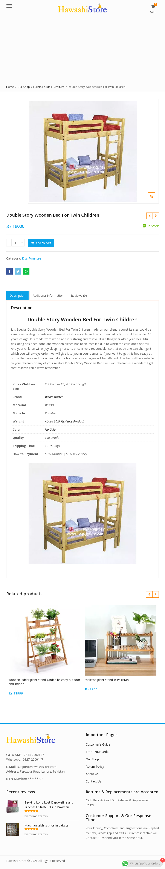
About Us (92, 774)
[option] (93, 151)
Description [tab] (17, 295)
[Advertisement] (82, 50)
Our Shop (92, 759)
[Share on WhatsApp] (26, 271)
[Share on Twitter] (18, 271)
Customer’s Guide (98, 744)
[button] (155, 200)
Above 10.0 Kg (54, 421)
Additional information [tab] (48, 295)
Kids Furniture (31, 258)
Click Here (92, 800)
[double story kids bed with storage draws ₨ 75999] (156, 216)
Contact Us (93, 781)
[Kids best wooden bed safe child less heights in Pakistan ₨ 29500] (149, 216)
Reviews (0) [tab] (79, 295)
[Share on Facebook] (9, 271)
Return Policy (95, 766)
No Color (51, 429)
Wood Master (54, 397)
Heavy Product (74, 421)
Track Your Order (98, 752)
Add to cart (43, 243)
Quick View (46, 680)
